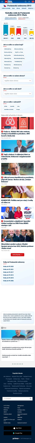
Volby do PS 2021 (8, 269)
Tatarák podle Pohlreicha (18, 386)
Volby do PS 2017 (8, 272)
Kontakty (20, 412)
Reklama (6, 409)
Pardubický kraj (18, 61)
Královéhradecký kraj (19, 55)
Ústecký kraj (7, 68)
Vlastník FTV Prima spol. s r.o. (9, 420)
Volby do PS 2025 (8, 266)
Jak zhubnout (7, 376)
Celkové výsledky (6, 8)
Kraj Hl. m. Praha (19, 52)
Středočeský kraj (18, 64)
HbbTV (5, 412)
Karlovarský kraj (8, 52)
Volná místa (6, 407)
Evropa (18, 109)
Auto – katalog (8, 383)
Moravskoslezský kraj (19, 58)
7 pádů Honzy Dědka (18, 383)
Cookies (5, 417)
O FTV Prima (6, 405)
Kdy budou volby (11, 381)
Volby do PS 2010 (8, 278)
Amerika (12, 106)
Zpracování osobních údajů (22, 415)
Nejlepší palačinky (23, 391)
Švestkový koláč (17, 393)
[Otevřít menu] (2, 2)
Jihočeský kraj (7, 49)
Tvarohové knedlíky (12, 391)
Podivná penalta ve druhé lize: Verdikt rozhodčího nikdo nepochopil (16, 356)
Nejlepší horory (27, 376)
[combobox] (16, 80)
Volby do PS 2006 (8, 281)
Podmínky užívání (8, 414)
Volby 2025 (28, 383)
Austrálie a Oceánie (8, 109)
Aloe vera (29, 386)
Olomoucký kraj (8, 61)
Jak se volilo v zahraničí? (12, 102)
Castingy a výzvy (21, 409)
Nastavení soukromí (22, 422)
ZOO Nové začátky (23, 381)
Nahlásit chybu (7, 422)
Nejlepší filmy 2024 (17, 376)
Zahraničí (24, 8)
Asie (18, 106)
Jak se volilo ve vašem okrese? (14, 76)
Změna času (16, 379)
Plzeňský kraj (7, 64)
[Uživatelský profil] (29, 2)
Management (21, 405)
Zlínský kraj (16, 68)
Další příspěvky (17, 254)
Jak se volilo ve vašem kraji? (13, 45)
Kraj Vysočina (7, 55)
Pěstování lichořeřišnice (11, 388)
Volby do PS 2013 (8, 275)
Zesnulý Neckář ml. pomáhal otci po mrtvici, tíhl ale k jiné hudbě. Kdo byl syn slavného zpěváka (16, 348)
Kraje (13, 8)
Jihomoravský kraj (18, 49)
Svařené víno (7, 386)
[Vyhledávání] (26, 2)
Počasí (27, 379)
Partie (22, 379)
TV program (9, 379)
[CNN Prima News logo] (8, 1)
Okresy (18, 8)
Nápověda (20, 417)
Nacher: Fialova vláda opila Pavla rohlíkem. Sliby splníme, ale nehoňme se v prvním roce (17, 340)
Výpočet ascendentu (24, 388)
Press (19, 407)
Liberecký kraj (7, 58)
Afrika (5, 106)
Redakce (20, 419)
